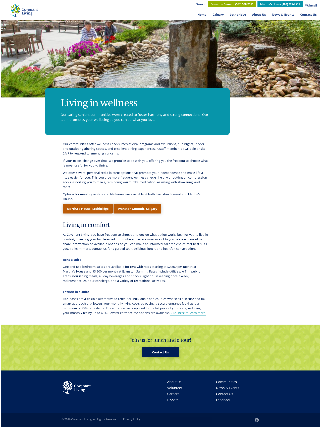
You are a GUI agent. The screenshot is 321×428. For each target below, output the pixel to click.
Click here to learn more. (188, 313)
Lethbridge (238, 15)
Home (201, 15)
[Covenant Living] (77, 388)
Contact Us (308, 15)
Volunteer (174, 388)
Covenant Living (81, 419)
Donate (173, 400)
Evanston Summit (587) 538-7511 (232, 4)
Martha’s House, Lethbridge (88, 209)
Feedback (223, 400)
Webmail (311, 5)
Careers (173, 394)
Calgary (218, 15)
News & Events (283, 15)
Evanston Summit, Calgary (137, 209)
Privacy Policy (132, 419)
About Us (259, 15)
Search (200, 4)
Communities (226, 382)
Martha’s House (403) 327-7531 (280, 4)
